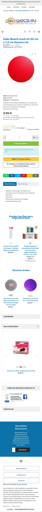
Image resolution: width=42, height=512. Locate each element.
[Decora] (30, 295)
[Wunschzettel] (34, 31)
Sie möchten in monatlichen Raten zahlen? (21, 165)
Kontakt (24, 7)
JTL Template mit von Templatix (24, 509)
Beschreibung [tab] (10, 184)
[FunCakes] (11, 295)
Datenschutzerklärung (21, 437)
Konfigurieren (21, 475)
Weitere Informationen (21, 166)
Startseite (16, 7)
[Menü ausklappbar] (2, 31)
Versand (16, 115)
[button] (24, 31)
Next (38, 244)
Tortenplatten (14, 100)
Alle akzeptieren (21, 468)
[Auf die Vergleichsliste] (32, 54)
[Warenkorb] (39, 31)
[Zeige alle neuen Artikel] (37, 326)
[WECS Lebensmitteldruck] (21, 21)
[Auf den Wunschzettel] (35, 54)
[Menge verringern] (4, 137)
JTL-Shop (10, 509)
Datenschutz (16, 506)
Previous (4, 244)
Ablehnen (21, 480)
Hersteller (32, 7)
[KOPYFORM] (21, 367)
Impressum (6, 506)
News (9, 7)
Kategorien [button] (8, 316)
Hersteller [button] (9, 409)
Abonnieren (22, 450)
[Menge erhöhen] (37, 137)
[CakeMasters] (11, 243)
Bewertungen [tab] (23, 184)
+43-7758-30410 (21, 11)
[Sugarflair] (30, 243)
